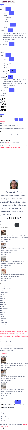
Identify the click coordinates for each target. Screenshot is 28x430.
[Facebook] (9, 218)
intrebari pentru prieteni (20, 333)
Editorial (3, 300)
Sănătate (3, 318)
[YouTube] (18, 218)
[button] (16, 119)
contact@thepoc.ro (4, 353)
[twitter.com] (3, 102)
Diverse (3, 298)
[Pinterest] (20, 218)
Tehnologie (4, 324)
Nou (2, 310)
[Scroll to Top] (2, 429)
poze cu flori (15, 336)
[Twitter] (11, 218)
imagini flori (15, 333)
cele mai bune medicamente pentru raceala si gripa (8, 331)
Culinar (3, 294)
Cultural (3, 296)
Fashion (3, 302)
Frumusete (3, 304)
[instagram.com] (3, 107)
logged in (8, 142)
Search (2, 221)
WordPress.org (4, 420)
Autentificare (4, 415)
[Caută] (17, 225)
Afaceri (3, 286)
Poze (2, 314)
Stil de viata (4, 322)
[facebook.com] (3, 99)
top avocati (26, 336)
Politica (3, 312)
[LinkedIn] (16, 218)
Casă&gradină (4, 292)
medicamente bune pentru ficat (5, 336)
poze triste (22, 336)
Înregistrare (4, 413)
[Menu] (2, 4)
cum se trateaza (4, 333)
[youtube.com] (3, 110)
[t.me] (3, 104)
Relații (2, 316)
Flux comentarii (5, 418)
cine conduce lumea (19, 331)
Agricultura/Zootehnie (6, 288)
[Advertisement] (14, 164)
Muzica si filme (4, 308)
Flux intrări (3, 416)
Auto (2, 290)
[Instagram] (13, 218)
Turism (3, 326)
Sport (2, 320)
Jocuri (2, 306)
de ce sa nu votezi (10, 333)
